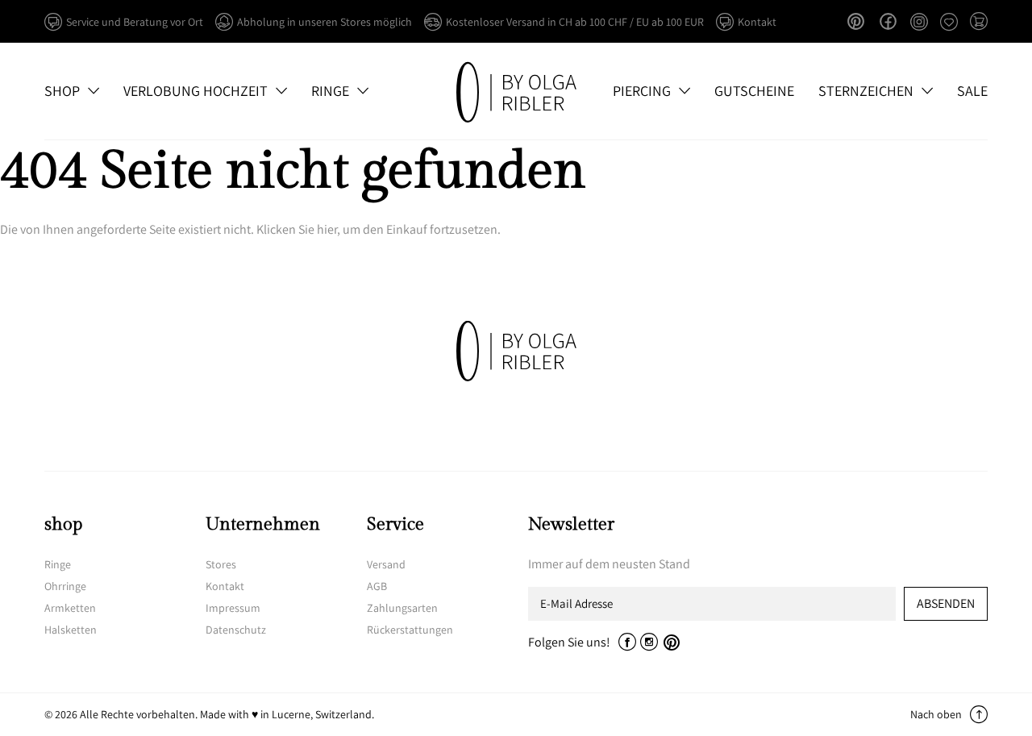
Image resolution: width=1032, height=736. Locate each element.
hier (327, 229)
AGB (377, 586)
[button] (979, 22)
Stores (221, 564)
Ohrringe (65, 586)
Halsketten (70, 629)
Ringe (57, 564)
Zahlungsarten (402, 608)
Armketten (70, 608)
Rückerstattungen (410, 629)
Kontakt (225, 586)
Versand (386, 564)
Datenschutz (236, 629)
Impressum (233, 608)
